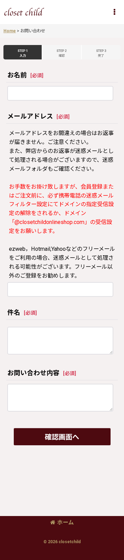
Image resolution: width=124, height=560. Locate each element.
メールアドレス (30, 116)
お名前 (17, 75)
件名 (13, 312)
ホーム (65, 522)
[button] (114, 12)
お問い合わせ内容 (33, 373)
